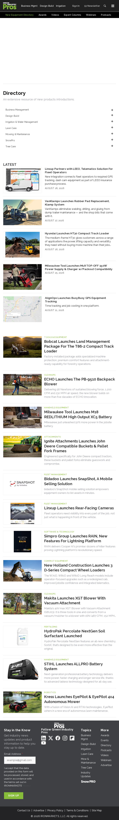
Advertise (38, 810)
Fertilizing (50, 627)
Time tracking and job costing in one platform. (72, 305)
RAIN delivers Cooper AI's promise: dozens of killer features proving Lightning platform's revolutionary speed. (79, 548)
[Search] (105, 6)
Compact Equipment (56, 561)
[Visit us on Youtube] (43, 742)
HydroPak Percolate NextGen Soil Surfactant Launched (74, 633)
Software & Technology (59, 532)
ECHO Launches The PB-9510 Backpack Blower (79, 381)
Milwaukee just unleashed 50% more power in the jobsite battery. (78, 424)
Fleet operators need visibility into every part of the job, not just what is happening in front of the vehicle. (79, 515)
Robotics (50, 692)
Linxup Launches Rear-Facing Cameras (79, 508)
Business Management (17, 109)
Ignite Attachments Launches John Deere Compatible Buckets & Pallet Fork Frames (76, 446)
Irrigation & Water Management (22, 122)
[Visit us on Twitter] (50, 738)
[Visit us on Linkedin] (43, 738)
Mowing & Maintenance (18, 134)
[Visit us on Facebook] (57, 738)
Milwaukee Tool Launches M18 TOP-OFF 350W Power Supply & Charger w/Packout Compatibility (79, 267)
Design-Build (12, 116)
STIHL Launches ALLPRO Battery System (73, 666)
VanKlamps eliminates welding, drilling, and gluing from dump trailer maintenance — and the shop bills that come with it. (79, 212)
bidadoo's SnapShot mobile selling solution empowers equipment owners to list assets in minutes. (76, 491)
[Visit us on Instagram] (65, 738)
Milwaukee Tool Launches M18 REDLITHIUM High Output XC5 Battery (78, 414)
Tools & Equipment (55, 337)
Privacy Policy (55, 810)
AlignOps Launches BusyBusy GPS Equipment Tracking (75, 299)
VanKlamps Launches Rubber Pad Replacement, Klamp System (77, 202)
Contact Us (23, 810)
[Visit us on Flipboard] (72, 738)
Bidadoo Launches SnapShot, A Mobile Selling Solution (78, 481)
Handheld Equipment (56, 407)
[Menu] (113, 6)
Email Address (13, 754)
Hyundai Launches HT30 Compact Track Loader (77, 233)
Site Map (97, 810)
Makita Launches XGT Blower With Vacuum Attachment (75, 600)
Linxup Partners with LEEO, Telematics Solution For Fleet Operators (79, 170)
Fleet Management (55, 474)
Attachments (52, 437)
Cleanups (49, 375)
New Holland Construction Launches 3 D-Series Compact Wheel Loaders (78, 567)
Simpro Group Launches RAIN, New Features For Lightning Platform (75, 538)
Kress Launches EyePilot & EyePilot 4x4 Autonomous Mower (79, 699)
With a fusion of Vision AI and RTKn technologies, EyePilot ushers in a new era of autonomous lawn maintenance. (78, 708)
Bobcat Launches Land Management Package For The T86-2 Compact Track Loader (79, 346)
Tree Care (11, 146)
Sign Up (13, 795)
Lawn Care (11, 128)
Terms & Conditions (77, 810)
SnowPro (10, 140)
